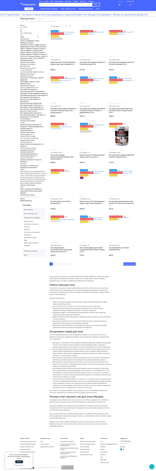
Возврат (75, 1)
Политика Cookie (18, 465)
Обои (97, 9)
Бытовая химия (28, 209)
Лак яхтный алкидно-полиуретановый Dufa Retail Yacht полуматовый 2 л (61, 157)
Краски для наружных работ (28, 444)
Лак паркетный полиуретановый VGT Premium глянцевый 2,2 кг (121, 63)
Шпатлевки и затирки (30, 237)
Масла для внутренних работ (88, 441)
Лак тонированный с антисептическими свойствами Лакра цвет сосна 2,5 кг (61, 249)
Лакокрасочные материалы (49, 9)
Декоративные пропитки (47, 446)
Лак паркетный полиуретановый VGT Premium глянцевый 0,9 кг (121, 156)
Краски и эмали (28, 221)
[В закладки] (75, 31)
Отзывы (90, 1)
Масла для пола (84, 452)
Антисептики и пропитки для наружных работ (68, 453)
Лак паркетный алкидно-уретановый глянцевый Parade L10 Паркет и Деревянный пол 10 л (92, 110)
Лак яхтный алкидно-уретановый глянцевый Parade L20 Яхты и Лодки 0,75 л (92, 249)
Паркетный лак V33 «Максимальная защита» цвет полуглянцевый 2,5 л (62, 63)
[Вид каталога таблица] (134, 26)
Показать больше (129, 264)
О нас (101, 441)
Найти (96, 4)
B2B (51, 1)
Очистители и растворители (32, 232)
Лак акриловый (44, 444)
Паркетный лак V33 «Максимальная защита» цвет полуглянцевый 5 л (92, 202)
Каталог (29, 8)
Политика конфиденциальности (108, 444)
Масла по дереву (84, 446)
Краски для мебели (25, 449)
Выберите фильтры (32, 197)
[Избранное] (123, 5)
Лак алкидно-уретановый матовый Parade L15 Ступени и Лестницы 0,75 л (121, 203)
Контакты (83, 1)
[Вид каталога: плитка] (125, 26)
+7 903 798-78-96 (130, 1)
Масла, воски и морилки (31, 243)
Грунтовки (27, 229)
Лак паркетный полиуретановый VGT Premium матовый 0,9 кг (92, 63)
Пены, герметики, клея (68, 9)
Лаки (25, 240)
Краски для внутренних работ (28, 441)
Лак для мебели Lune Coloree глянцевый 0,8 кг (119, 249)
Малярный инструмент (86, 9)
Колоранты (27, 245)
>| (70, 264)
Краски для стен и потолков (27, 452)
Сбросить (23, 197)
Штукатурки (27, 235)
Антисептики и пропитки (31, 224)
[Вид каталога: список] (130, 26)
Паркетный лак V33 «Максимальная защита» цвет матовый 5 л (92, 156)
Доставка (68, 1)
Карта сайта (103, 460)
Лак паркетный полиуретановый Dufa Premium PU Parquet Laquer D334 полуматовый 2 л (63, 110)
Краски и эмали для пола (27, 446)
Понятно (19, 461)
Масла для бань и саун (86, 454)
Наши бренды (59, 1)
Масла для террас (85, 449)
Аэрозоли (27, 227)
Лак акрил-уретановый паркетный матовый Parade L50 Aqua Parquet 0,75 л (121, 110)
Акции (46, 1)
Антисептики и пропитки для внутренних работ (68, 444)
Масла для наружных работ (87, 444)
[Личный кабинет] (115, 5)
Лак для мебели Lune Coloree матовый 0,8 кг (60, 202)
